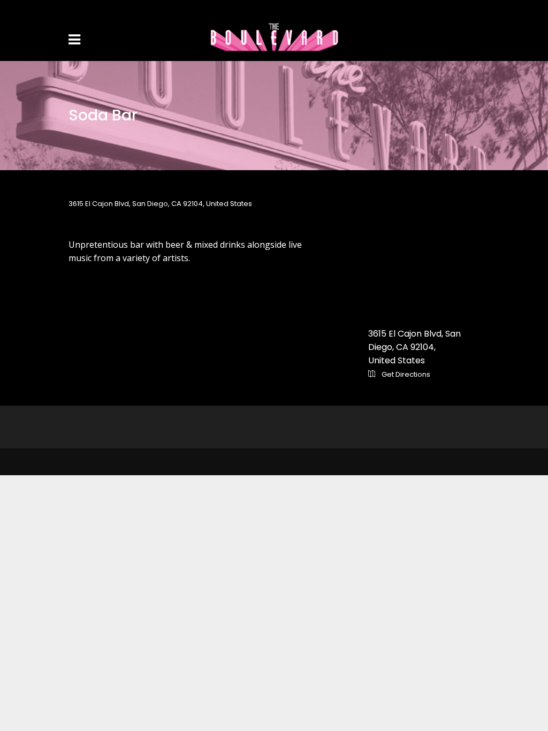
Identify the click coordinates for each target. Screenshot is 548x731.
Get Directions (405, 374)
